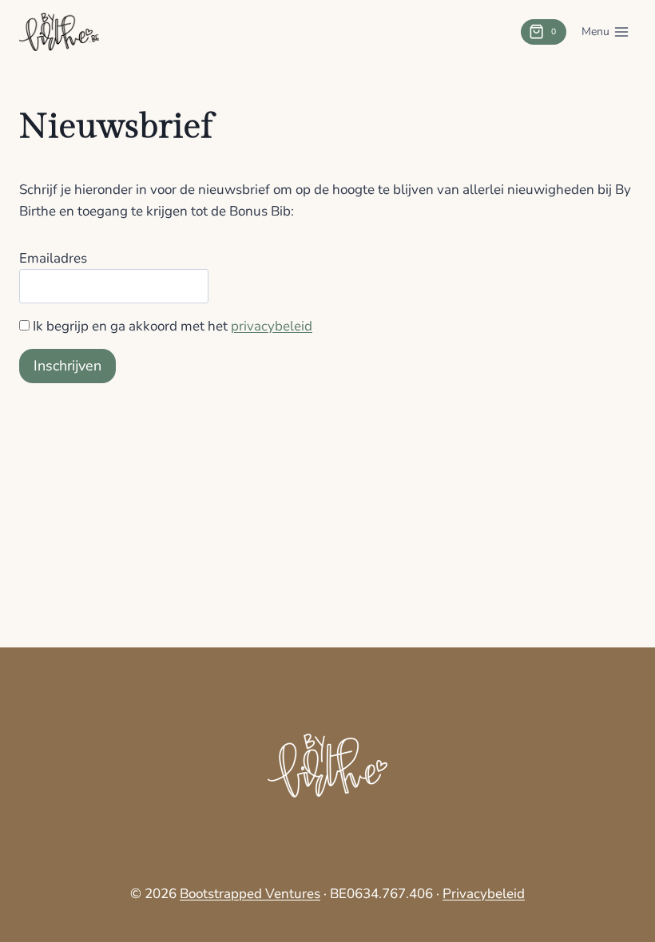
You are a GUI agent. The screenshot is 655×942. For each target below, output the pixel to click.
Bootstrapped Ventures (250, 894)
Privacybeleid (484, 894)
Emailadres (53, 258)
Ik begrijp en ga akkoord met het (172, 326)
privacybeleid (271, 326)
